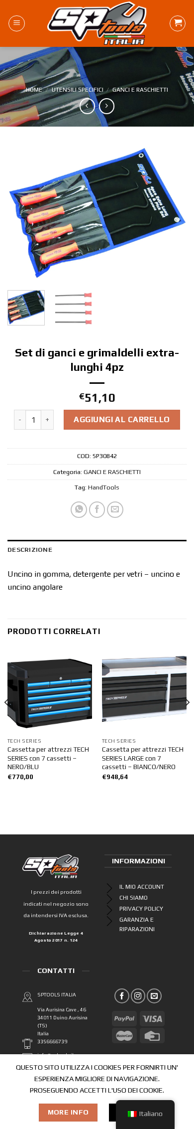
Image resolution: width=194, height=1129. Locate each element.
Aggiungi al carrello (122, 419)
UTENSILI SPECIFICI (77, 89)
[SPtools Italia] (97, 23)
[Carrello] (178, 23)
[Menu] (16, 23)
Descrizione (29, 549)
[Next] (171, 213)
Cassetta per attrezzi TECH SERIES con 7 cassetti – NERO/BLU (48, 758)
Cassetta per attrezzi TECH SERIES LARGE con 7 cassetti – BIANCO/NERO (143, 758)
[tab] (97, 550)
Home (34, 89)
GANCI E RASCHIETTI (140, 89)
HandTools (103, 487)
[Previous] (23, 213)
